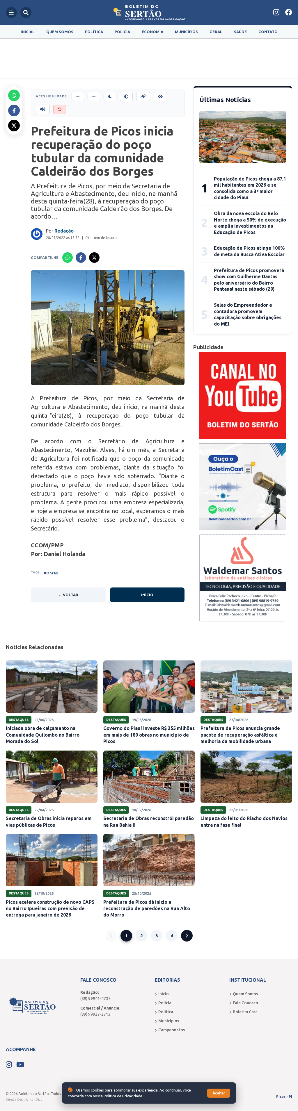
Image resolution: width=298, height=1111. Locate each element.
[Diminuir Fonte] (94, 96)
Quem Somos (59, 32)
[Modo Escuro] (110, 96)
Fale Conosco (245, 1003)
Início (147, 595)
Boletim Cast (245, 1012)
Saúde (240, 32)
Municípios (186, 32)
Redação (64, 230)
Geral (216, 32)
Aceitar (218, 1093)
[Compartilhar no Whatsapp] (14, 95)
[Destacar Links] (143, 96)
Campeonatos (171, 1030)
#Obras (50, 573)
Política (94, 32)
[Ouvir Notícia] (43, 109)
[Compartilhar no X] (14, 125)
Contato (268, 32)
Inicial (28, 32)
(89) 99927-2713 (95, 1014)
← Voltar (68, 595)
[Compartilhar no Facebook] (14, 110)
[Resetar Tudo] (59, 109)
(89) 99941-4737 (95, 998)
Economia (152, 32)
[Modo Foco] (160, 96)
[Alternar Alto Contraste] (126, 96)
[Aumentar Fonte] (78, 96)
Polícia (122, 32)
